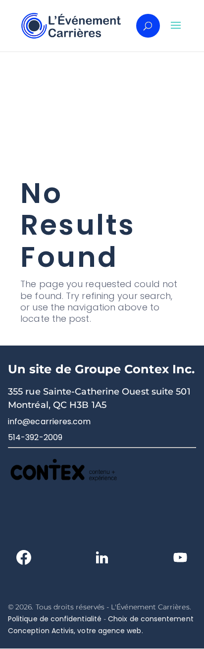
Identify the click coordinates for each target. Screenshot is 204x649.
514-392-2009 (35, 437)
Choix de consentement (150, 619)
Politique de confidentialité (55, 619)
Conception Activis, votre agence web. (75, 631)
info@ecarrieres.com (49, 421)
